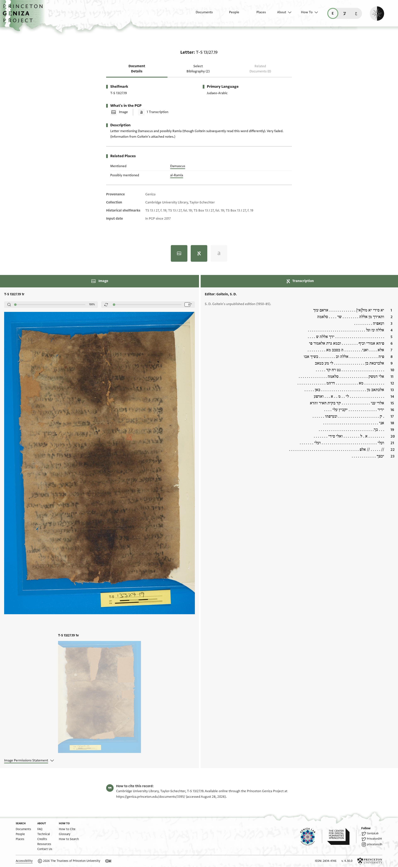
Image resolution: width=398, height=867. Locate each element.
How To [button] (307, 12)
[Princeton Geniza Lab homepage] (311, 836)
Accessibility (24, 861)
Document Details (137, 68)
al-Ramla (176, 175)
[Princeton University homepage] (369, 861)
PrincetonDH (374, 838)
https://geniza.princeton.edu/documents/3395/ (150, 797)
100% (92, 304)
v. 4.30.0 (346, 861)
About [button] (281, 12)
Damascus (177, 166)
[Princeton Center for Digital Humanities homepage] (341, 836)
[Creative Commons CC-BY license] (108, 861)
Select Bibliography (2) (198, 68)
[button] (24, 15)
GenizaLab (373, 833)
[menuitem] (200, 14)
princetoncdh (374, 844)
